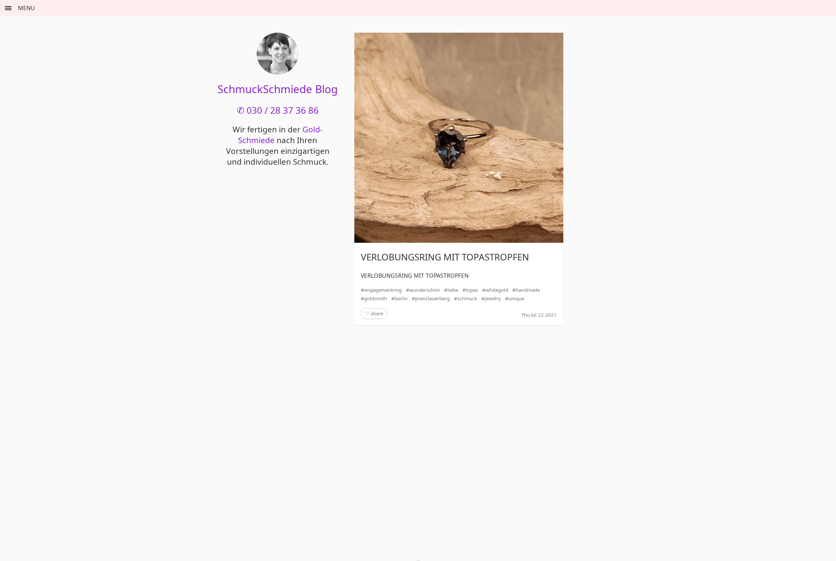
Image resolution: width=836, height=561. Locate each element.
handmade (528, 290)
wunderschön (424, 290)
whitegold (497, 290)
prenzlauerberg (432, 298)
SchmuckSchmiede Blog (277, 89)
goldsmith (375, 298)
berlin (401, 298)
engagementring (383, 290)
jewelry (493, 298)
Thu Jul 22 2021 (539, 314)
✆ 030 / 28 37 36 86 (278, 110)
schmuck (467, 298)
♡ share (374, 313)
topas (472, 290)
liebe (452, 290)
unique (516, 298)
